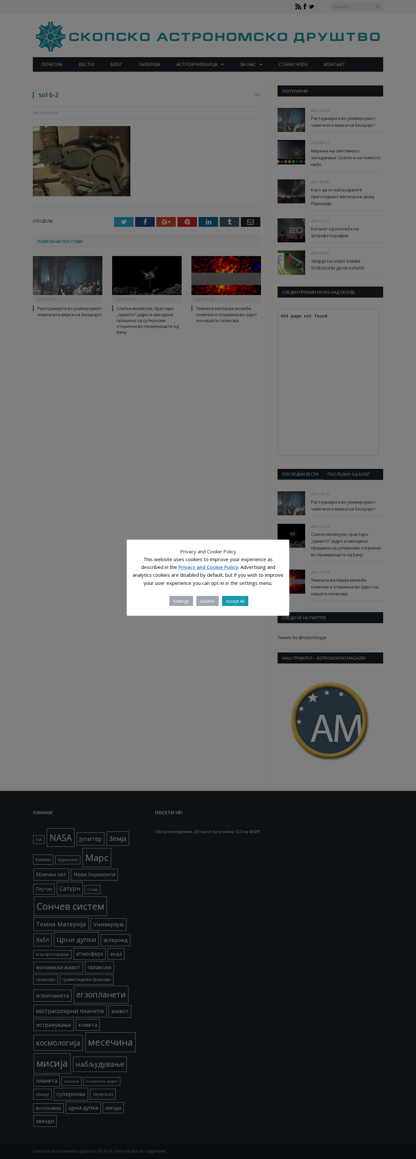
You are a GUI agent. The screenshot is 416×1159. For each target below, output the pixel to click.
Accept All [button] (235, 601)
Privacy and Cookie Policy (208, 567)
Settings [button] (181, 601)
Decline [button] (207, 601)
